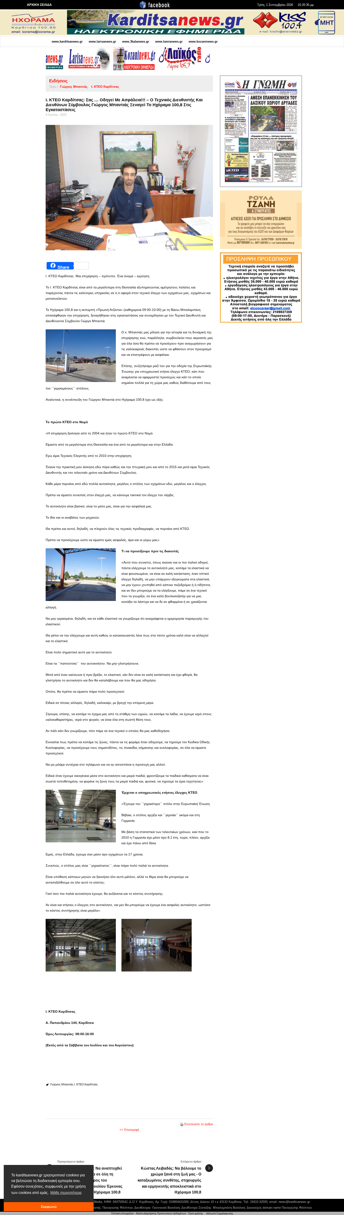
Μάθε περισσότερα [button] (65, 1193)
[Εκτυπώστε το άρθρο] (181, 1124)
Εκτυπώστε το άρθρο (198, 1124)
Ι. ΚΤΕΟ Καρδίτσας (105, 86)
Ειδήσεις (58, 80)
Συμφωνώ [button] (49, 1206)
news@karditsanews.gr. (294, 1202)
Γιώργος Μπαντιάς (74, 86)
